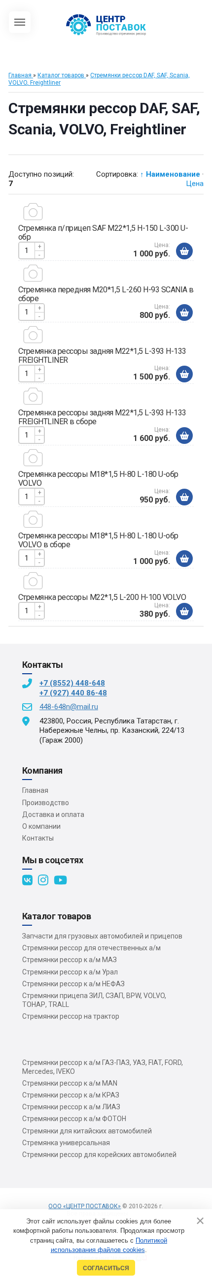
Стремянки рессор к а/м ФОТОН (74, 1119)
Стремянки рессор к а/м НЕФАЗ (73, 984)
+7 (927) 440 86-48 (73, 692)
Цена (195, 183)
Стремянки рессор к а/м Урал (70, 972)
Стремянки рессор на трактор (70, 1016)
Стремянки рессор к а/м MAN (69, 1083)
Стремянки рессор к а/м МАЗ (69, 960)
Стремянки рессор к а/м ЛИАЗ (71, 1107)
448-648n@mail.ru (68, 706)
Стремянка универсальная (66, 1143)
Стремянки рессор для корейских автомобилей (99, 1154)
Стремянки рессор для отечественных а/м (91, 948)
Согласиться (106, 1268)
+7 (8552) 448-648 (72, 683)
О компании (41, 826)
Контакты (38, 838)
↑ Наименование (170, 174)
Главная (35, 790)
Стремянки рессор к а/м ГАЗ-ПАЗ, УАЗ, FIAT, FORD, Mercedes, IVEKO (102, 1067)
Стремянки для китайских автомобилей (87, 1131)
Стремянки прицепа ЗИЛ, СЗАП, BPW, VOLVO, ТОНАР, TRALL (94, 1000)
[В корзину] (184, 251)
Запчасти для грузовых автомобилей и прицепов (102, 936)
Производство (45, 803)
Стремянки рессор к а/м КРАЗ (70, 1095)
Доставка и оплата (53, 814)
